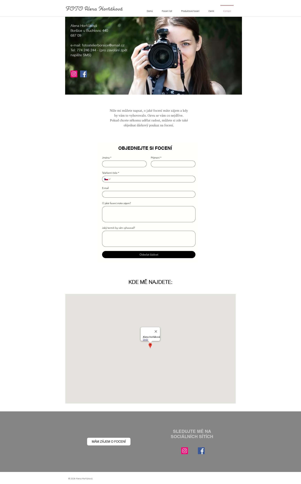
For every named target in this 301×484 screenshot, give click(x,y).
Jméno (106, 157)
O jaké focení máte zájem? (116, 203)
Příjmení (156, 157)
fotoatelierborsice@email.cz (103, 45)
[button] (167, 9)
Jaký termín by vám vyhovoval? (118, 227)
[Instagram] (74, 74)
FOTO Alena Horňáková (93, 8)
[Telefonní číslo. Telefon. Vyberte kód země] (107, 179)
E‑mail (105, 188)
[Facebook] (83, 74)
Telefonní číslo (110, 172)
